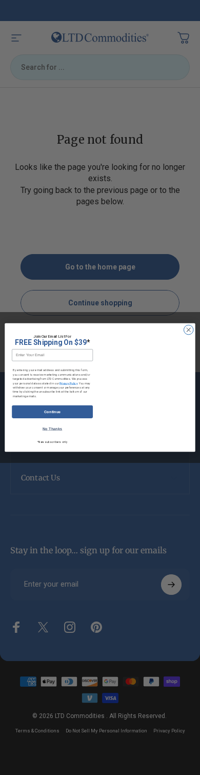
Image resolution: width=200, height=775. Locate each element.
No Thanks (53, 429)
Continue (52, 412)
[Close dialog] (188, 330)
